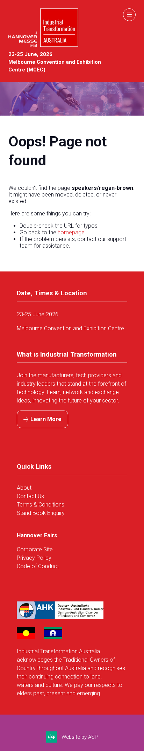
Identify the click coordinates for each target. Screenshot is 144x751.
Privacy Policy (34, 557)
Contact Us (30, 496)
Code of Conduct (38, 566)
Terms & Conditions (40, 504)
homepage (71, 232)
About (25, 487)
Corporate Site (35, 549)
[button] (129, 14)
